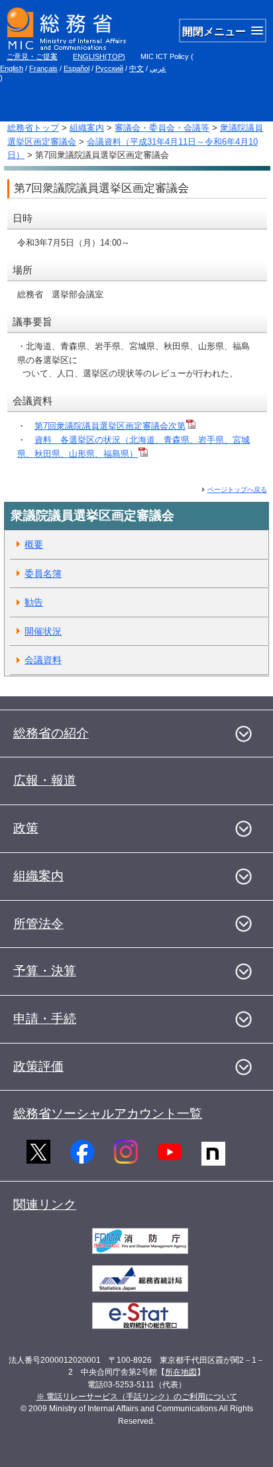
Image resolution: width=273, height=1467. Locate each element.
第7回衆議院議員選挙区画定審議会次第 (110, 426)
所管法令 (38, 924)
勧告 (34, 602)
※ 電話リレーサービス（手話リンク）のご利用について (136, 1397)
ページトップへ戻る (237, 489)
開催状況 (43, 631)
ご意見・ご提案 (32, 56)
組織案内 (87, 128)
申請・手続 (44, 1019)
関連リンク (44, 1204)
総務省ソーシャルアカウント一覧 (107, 1113)
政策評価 (38, 1066)
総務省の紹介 (51, 733)
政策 (25, 828)
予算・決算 (44, 971)
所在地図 (181, 1372)
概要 (34, 544)
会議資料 (43, 660)
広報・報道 (44, 780)
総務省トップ (33, 128)
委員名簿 (43, 573)
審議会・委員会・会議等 (162, 128)
